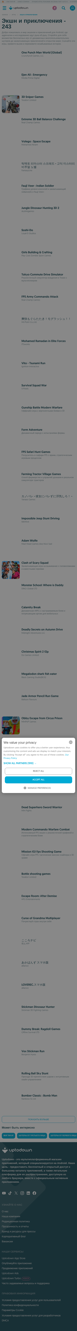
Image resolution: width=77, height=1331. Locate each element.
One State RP (10, 2)
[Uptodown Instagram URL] (22, 1193)
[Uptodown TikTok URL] (10, 1193)
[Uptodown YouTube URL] (4, 1193)
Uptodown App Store (13, 1258)
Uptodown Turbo (15, 1278)
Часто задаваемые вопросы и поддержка (26, 1283)
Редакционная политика (16, 1221)
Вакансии (7, 1241)
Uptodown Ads (10, 1273)
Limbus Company (23, 2)
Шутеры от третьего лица (32, 1135)
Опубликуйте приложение (17, 1263)
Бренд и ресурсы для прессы (18, 1231)
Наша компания (11, 1216)
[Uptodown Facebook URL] (34, 1193)
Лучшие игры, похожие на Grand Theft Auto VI (50, 2)
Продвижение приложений (17, 1268)
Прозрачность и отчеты (15, 1226)
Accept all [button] (38, 779)
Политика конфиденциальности (20, 1305)
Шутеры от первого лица (63, 1135)
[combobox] (71, 742)
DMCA (5, 1320)
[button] (38, 763)
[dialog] (38, 765)
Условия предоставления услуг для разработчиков (31, 1315)
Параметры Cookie (13, 1310)
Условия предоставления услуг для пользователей (31, 1300)
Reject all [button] (38, 771)
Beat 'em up (8, 1135)
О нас (5, 1211)
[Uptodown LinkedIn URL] (28, 1193)
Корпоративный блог (14, 1236)
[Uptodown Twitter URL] (16, 1193)
